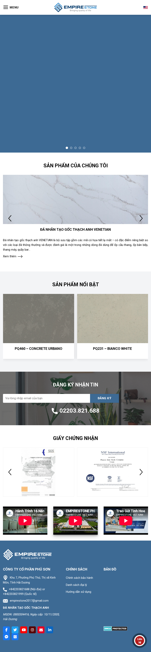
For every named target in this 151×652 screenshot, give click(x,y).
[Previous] (8, 45)
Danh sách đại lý (76, 507)
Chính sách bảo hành (79, 500)
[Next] (142, 45)
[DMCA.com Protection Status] (115, 551)
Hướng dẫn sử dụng (78, 514)
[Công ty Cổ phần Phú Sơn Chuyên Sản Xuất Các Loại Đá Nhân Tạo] (75, 7)
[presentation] (10, 141)
